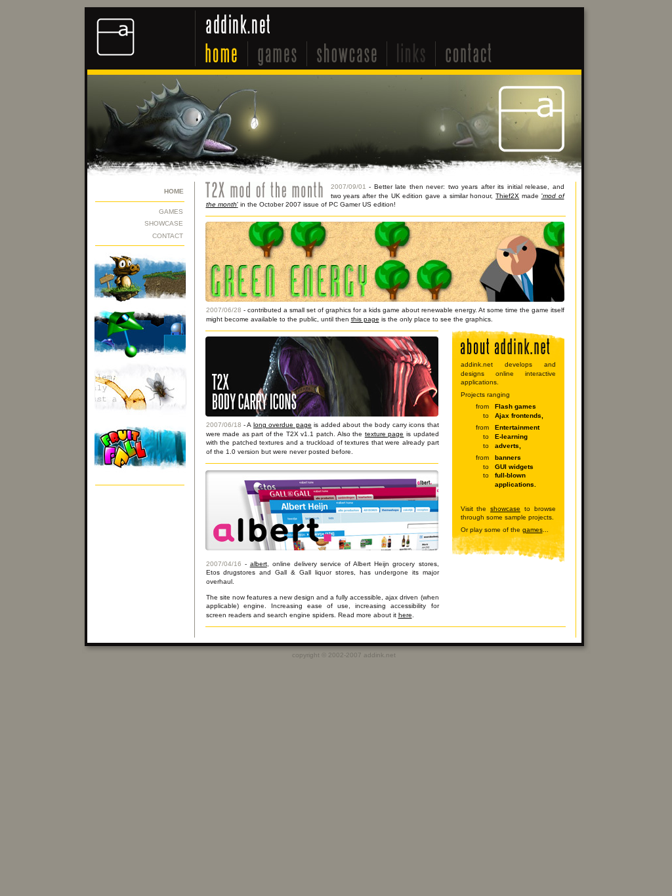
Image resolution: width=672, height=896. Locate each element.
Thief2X (507, 195)
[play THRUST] (138, 333)
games (532, 529)
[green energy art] (384, 299)
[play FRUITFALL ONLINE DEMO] (138, 452)
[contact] (468, 53)
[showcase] (347, 53)
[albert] (321, 548)
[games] (277, 53)
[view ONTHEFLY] (138, 393)
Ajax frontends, (519, 415)
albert (258, 563)
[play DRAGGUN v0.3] (138, 279)
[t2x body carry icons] (321, 414)
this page (365, 319)
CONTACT (167, 235)
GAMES (171, 211)
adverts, (508, 445)
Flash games (515, 406)
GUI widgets (514, 466)
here (405, 615)
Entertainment (517, 427)
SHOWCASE (163, 223)
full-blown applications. (515, 480)
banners (508, 457)
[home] (222, 53)
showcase (505, 508)
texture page (384, 434)
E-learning (511, 436)
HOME (174, 191)
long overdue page (282, 424)
